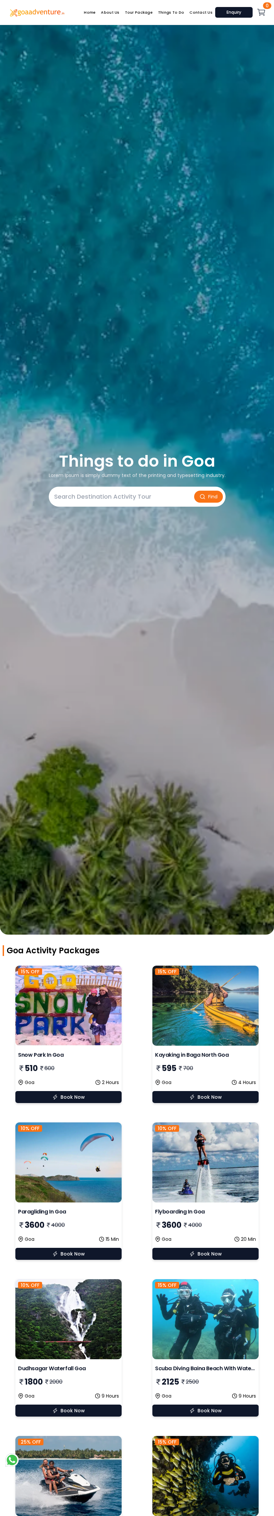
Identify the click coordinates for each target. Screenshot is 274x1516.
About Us (110, 12)
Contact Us (201, 12)
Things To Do (171, 12)
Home (90, 12)
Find (213, 496)
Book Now (72, 1097)
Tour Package (139, 12)
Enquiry (234, 12)
